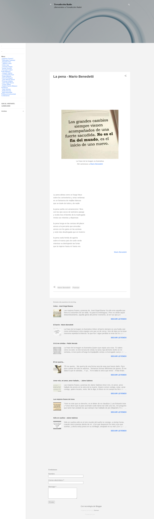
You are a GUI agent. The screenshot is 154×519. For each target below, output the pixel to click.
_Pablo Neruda (6, 91)
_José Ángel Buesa (7, 83)
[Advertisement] (90, 42)
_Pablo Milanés (6, 76)
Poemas (76, 288)
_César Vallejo (6, 84)
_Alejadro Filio (6, 62)
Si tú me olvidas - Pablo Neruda (65, 343)
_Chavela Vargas (6, 66)
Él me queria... (58, 362)
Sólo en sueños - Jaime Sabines (65, 418)
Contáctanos (5, 95)
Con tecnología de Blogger (91, 506)
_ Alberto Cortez (6, 63)
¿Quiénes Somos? (7, 58)
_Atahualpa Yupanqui (8, 60)
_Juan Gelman (6, 89)
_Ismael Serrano (6, 68)
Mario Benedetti (96, 164)
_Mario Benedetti (6, 92)
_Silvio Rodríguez (7, 78)
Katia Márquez (6, 71)
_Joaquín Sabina (6, 73)
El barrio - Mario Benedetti (63, 325)
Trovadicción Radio (63, 4)
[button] (125, 76)
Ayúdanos (4, 87)
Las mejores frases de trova (64, 399)
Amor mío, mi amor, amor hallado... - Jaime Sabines (73, 381)
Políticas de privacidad (8, 94)
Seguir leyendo (119, 319)
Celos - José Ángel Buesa (63, 306)
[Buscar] (129, 5)
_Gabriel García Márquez (9, 86)
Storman (96, 510)
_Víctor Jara (5, 65)
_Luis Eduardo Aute (7, 74)
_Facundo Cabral (6, 70)
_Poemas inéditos (7, 81)
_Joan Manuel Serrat (8, 79)
